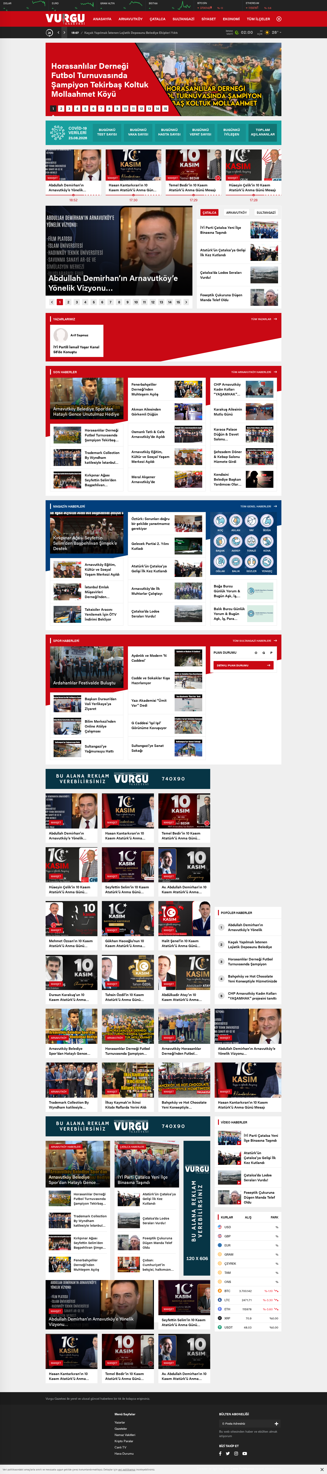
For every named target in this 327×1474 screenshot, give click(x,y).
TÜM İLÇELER (258, 18)
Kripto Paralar (124, 1441)
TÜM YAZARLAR (261, 319)
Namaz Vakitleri (125, 1434)
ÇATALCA (158, 18)
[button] (53, 108)
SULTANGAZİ (183, 18)
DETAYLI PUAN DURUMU (232, 665)
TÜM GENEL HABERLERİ (255, 506)
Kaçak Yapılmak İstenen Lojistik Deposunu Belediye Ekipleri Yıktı (131, 32)
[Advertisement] (248, 835)
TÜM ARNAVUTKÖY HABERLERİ (251, 372)
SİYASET (209, 18)
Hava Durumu (124, 1453)
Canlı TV (120, 1447)
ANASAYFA (102, 18)
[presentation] (58, 32)
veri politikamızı (126, 1469)
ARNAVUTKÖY (131, 18)
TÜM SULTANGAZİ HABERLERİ (252, 641)
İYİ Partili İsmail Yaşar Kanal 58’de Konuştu (76, 349)
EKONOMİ (231, 18)
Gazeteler (121, 1428)
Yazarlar (120, 1422)
